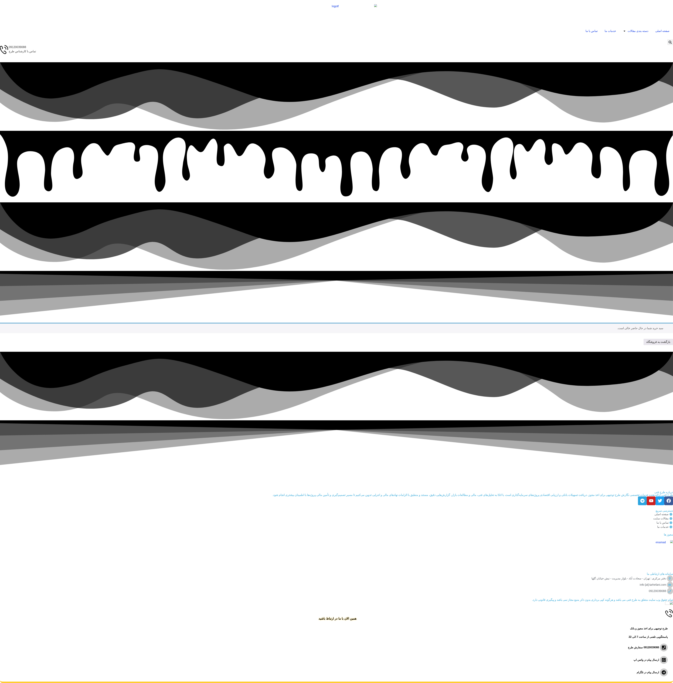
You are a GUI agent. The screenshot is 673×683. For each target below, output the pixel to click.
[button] (670, 42)
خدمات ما (610, 30)
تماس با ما (592, 30)
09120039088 (17, 47)
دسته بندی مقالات (638, 30)
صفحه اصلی (662, 30)
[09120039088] (4, 49)
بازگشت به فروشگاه (658, 341)
